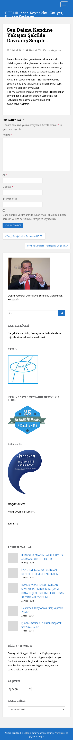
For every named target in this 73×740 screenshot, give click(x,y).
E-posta (8, 186)
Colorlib (27, 732)
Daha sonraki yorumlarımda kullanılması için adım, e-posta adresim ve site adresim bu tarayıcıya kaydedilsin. (35, 216)
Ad (5, 174)
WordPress (60, 732)
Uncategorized (54, 50)
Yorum (7, 134)
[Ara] (61, 313)
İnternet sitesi (10, 198)
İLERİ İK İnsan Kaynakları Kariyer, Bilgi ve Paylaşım (34, 14)
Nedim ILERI (35, 50)
